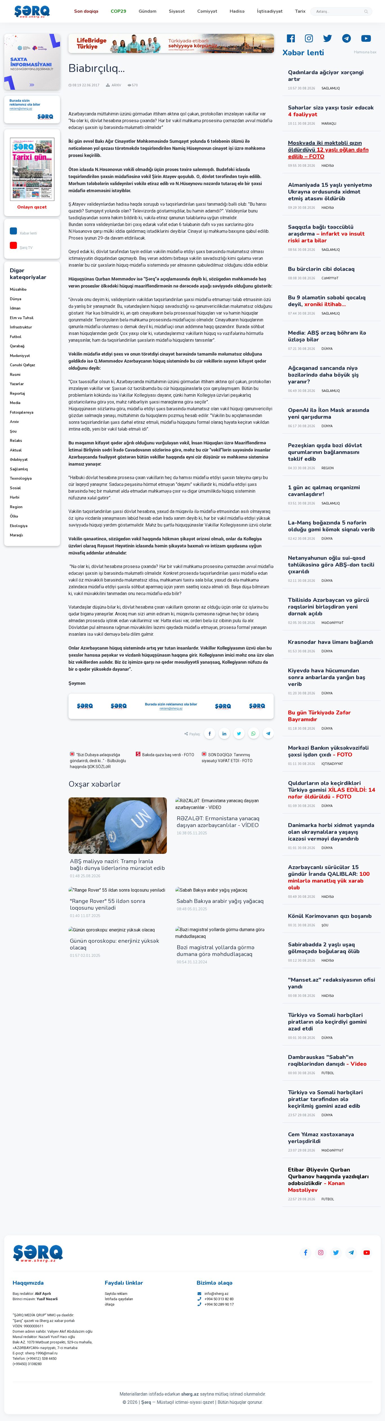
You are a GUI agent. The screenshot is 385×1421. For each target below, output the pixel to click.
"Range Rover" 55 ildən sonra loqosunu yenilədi (107, 904)
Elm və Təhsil (22, 318)
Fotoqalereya (21, 412)
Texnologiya (21, 478)
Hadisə (237, 11)
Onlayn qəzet (32, 207)
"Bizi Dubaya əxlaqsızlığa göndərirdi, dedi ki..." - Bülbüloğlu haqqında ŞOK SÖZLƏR (98, 761)
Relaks (16, 440)
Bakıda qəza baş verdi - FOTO (168, 755)
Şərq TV (26, 247)
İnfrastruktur (21, 327)
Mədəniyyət (20, 355)
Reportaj (17, 393)
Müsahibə (18, 289)
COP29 (118, 11)
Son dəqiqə (86, 11)
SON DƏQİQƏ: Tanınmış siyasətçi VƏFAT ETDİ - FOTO (227, 758)
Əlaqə (109, 1304)
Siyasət (177, 11)
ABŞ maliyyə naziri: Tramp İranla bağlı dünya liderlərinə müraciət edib (117, 865)
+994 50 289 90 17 (219, 1304)
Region (16, 507)
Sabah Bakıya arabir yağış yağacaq (220, 901)
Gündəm (147, 11)
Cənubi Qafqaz (22, 365)
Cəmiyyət (207, 11)
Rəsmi (15, 374)
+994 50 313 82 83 (219, 1299)
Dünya (15, 299)
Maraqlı (16, 535)
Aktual (16, 450)
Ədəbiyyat (19, 459)
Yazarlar (17, 384)
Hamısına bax (365, 52)
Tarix (300, 11)
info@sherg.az (217, 1293)
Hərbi (14, 497)
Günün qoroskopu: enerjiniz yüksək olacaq (114, 944)
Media (15, 402)
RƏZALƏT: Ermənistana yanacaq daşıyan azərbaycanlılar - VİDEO (218, 822)
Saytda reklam (116, 1293)
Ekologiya (18, 526)
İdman (15, 308)
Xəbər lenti (28, 233)
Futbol (15, 336)
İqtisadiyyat (270, 11)
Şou (13, 431)
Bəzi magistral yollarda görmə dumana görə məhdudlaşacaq (216, 951)
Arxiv (14, 421)
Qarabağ (17, 346)
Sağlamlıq (19, 469)
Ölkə (14, 516)
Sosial (15, 488)
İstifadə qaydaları (119, 1299)
